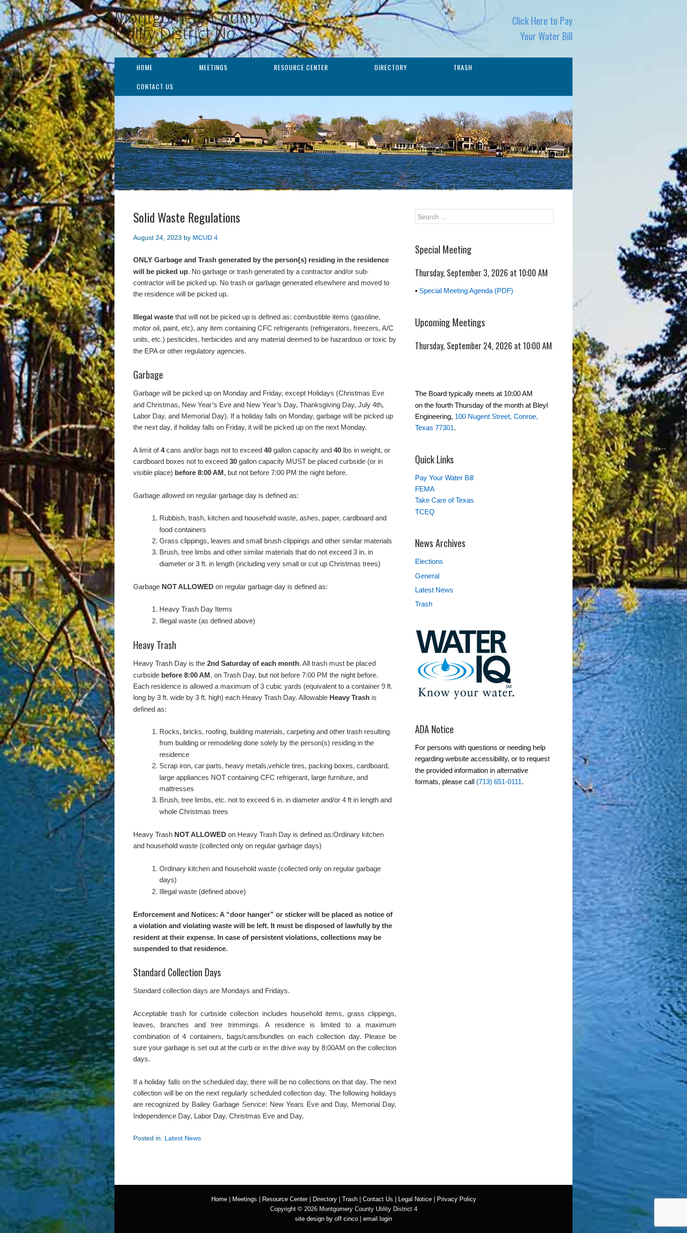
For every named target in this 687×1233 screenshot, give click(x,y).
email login (377, 1218)
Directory (390, 67)
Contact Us (154, 86)
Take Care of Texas (444, 500)
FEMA (425, 489)
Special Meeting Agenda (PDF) (466, 291)
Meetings (213, 67)
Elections (429, 561)
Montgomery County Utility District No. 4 (188, 25)
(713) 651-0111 (499, 782)
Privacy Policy (456, 1199)
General (427, 576)
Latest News (183, 1138)
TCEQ (425, 512)
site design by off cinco (326, 1218)
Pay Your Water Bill (444, 478)
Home (144, 67)
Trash (462, 67)
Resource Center (301, 67)
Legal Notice (415, 1199)
